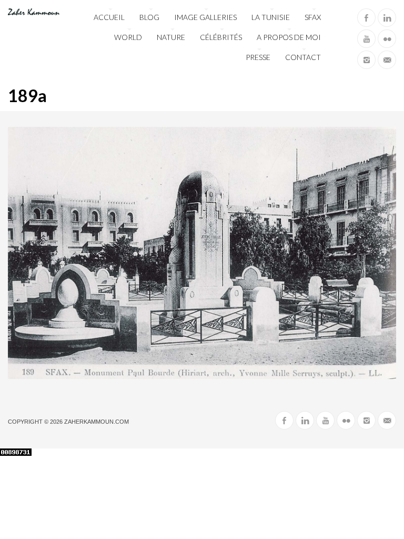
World (128, 37)
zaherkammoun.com (96, 421)
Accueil (109, 17)
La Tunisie (270, 17)
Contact (303, 57)
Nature (171, 37)
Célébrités (221, 37)
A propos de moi (289, 37)
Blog (149, 17)
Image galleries (205, 17)
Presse (258, 57)
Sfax (313, 17)
